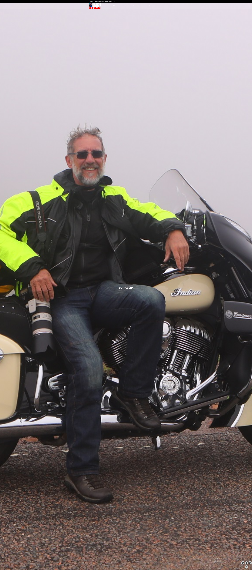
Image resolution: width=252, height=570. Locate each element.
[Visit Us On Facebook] (246, 564)
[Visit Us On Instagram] (246, 568)
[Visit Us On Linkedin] (250, 564)
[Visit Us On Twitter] (243, 564)
